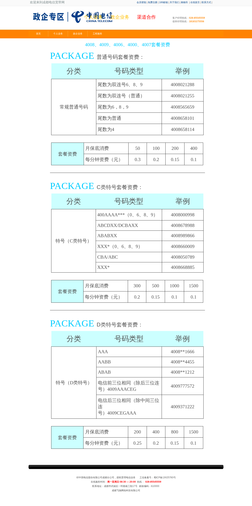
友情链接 (155, 473)
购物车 (185, 2)
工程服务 (97, 33)
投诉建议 (132, 473)
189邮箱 (163, 2)
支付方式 (96, 473)
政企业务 (77, 33)
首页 (38, 33)
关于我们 (174, 2)
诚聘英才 (143, 473)
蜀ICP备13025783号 (165, 477)
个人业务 (58, 33)
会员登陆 (141, 2)
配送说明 (108, 473)
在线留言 (195, 2)
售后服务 (120, 473)
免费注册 (152, 2)
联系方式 (206, 2)
